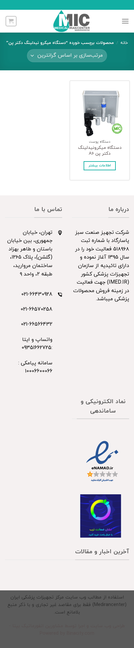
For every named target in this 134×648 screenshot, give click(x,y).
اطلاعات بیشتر (99, 165)
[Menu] (125, 21)
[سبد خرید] (11, 21)
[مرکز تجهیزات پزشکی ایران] (71, 21)
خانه (124, 43)
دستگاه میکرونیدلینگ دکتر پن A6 (100, 150)
